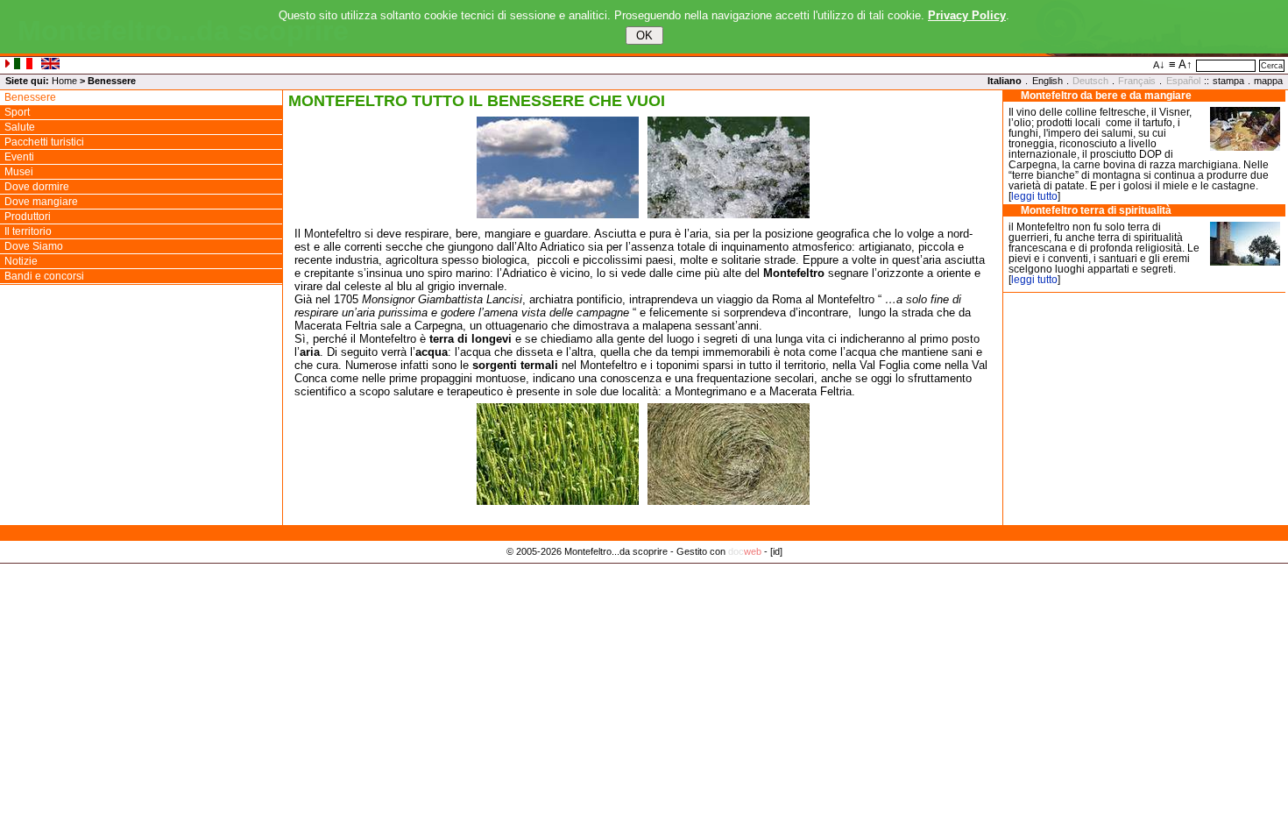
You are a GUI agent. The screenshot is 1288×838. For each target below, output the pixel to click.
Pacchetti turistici (44, 142)
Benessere (30, 97)
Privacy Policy (644, 570)
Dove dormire (36, 186)
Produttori (27, 216)
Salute (19, 127)
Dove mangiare (41, 201)
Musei (18, 172)
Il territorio (28, 231)
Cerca (1272, 65)
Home (64, 80)
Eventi (19, 157)
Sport (17, 112)
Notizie (21, 261)
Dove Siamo (33, 246)
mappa (1268, 80)
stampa (1228, 80)
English (1047, 80)
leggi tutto (1034, 196)
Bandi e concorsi (44, 276)
